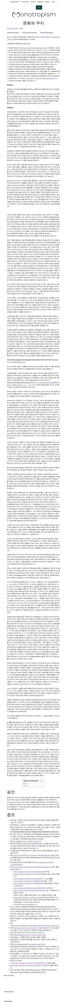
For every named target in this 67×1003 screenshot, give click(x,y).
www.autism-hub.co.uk (16, 802)
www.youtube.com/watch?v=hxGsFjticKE (27, 874)
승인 (25, 783)
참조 (26, 785)
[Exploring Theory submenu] (19, 32)
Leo (14, 907)
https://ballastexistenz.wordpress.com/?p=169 (29, 944)
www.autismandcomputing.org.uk (34, 48)
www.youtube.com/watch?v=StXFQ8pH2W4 (28, 883)
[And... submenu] (56, 1)
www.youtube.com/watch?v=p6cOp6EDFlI (28, 888)
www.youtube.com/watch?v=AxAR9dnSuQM (28, 872)
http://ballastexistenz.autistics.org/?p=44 (27, 841)
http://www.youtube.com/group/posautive (40, 78)
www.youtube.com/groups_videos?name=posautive (31, 867)
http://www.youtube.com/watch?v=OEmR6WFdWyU (31, 897)
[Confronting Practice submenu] (37, 32)
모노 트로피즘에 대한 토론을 (44, 382)
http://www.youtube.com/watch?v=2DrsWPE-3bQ (27, 965)
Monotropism (8, 992)
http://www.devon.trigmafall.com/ (25, 904)
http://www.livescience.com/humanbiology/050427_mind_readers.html (34, 925)
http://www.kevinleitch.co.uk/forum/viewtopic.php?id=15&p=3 (34, 855)
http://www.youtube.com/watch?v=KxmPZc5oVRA (31, 890)
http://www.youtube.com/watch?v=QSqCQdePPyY (28, 963)
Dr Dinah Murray (12, 28)
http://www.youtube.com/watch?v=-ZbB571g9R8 (30, 928)
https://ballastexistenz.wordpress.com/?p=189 (29, 935)
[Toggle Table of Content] (41, 781)
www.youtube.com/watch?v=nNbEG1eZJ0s (28, 881)
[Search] (39, 7)
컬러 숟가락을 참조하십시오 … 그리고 (19, 385)
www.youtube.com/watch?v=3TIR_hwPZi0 (28, 879)
